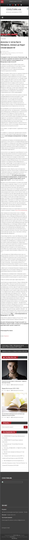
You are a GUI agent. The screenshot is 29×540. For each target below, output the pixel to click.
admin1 (9, 384)
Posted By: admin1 (5, 51)
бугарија (13, 52)
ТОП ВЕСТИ (14, 34)
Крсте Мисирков (19, 52)
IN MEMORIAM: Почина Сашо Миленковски (14, 436)
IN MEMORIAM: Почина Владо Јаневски (13, 440)
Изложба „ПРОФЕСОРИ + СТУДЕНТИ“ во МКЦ (15, 448)
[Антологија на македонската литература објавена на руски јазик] (14, 402)
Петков (7, 54)
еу (15, 52)
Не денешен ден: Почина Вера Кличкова (13, 444)
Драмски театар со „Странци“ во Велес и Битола (14, 351)
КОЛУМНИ (3, 34)
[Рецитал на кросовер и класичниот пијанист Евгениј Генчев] (14, 369)
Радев (10, 54)
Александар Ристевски (6, 52)
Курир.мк (6, 336)
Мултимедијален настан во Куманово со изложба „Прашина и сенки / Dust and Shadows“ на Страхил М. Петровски (14, 463)
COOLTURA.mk (13, 9)
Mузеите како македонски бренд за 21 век (14, 452)
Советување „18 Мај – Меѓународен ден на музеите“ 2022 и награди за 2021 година (13, 346)
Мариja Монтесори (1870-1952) (10, 388)
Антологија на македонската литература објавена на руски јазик (13, 414)
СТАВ (9, 34)
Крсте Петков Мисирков (21, 210)
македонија (3, 54)
